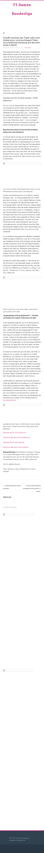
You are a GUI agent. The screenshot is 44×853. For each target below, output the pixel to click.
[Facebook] (22, 478)
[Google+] (35, 478)
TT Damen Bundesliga (22, 9)
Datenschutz (21, 840)
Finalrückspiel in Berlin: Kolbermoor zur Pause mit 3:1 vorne (32, 488)
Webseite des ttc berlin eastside (13, 442)
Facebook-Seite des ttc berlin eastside (15, 447)
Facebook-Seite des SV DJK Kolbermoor (16, 437)
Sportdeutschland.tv (9, 400)
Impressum (12, 840)
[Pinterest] (31, 478)
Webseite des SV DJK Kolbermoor (14, 433)
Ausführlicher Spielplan (10, 507)
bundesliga (28, 47)
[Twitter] (27, 478)
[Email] (39, 478)
